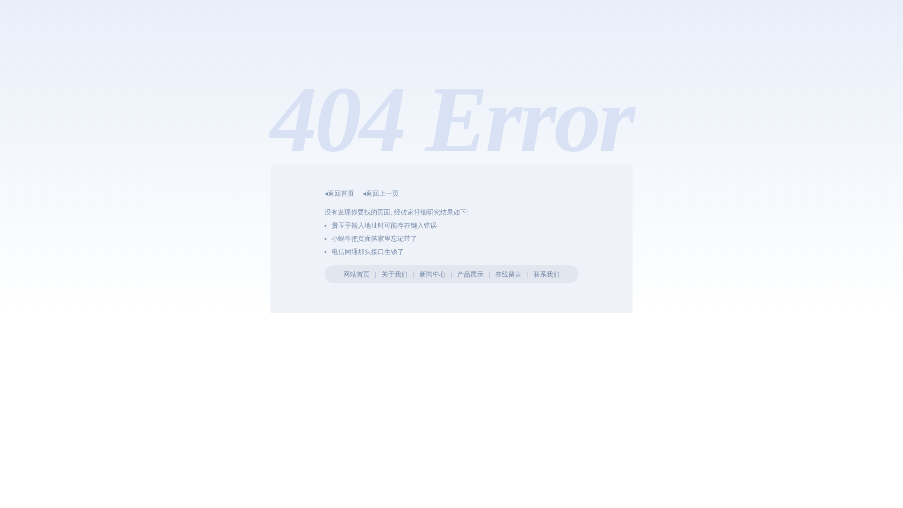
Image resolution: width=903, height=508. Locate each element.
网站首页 (356, 274)
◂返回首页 (339, 193)
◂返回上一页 (381, 193)
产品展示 (470, 274)
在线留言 (508, 274)
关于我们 (394, 274)
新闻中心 (433, 274)
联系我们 (546, 274)
